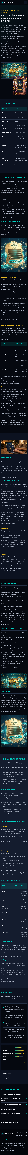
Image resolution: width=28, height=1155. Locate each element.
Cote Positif (8, 2)
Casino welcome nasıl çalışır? (9, 1109)
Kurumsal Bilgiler (21, 1132)
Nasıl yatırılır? (7, 1073)
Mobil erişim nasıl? (6, 1118)
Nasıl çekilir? (7, 1078)
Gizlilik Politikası (21, 1135)
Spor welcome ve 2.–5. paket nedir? (11, 1113)
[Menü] (25, 2)
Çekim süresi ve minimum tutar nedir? (11, 1104)
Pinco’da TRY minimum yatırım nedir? (11, 1094)
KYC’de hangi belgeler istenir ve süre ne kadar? (12, 1099)
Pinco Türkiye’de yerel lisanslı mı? (10, 1122)
